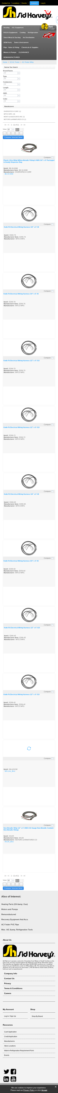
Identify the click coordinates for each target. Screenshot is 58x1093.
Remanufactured (8, 914)
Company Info (10, 973)
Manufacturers (9, 1041)
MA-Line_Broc (10, 771)
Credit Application (10, 1036)
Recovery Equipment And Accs (14, 919)
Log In (43, 3)
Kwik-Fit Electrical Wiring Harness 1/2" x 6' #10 (22, 427)
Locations (15, 3)
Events (24, 3)
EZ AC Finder (14, 62)
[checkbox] (52, 158)
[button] (47, 12)
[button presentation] (19, 73)
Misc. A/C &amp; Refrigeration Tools (17, 930)
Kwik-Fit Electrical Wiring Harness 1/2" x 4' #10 (22, 361)
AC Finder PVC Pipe (10, 924)
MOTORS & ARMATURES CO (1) (15, 119)
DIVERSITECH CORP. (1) (12, 111)
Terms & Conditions (13, 988)
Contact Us (6, 3)
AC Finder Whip (28, 62)
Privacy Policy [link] (29, 1090)
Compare (47, 157)
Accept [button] (44, 1090)
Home (5, 62)
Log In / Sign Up (10, 1016)
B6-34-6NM (9, 174)
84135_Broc (9, 842)
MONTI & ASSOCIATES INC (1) (14, 116)
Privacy (7, 983)
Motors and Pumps (9, 909)
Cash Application (10, 1032)
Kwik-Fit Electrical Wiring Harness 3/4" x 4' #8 (21, 561)
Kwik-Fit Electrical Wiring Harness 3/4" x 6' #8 (21, 227)
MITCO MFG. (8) (9, 114)
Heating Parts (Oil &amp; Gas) (14, 904)
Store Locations (10, 1046)
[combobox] (12, 73)
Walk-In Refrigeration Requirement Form (19, 1051)
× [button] (56, 1087)
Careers (34, 3)
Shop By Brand (37, 1016)
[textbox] (10, 73)
